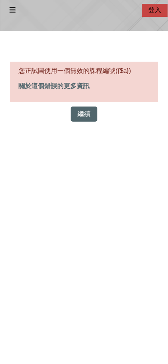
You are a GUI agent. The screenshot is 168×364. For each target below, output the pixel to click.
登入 (154, 9)
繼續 (84, 113)
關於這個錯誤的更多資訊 (54, 85)
